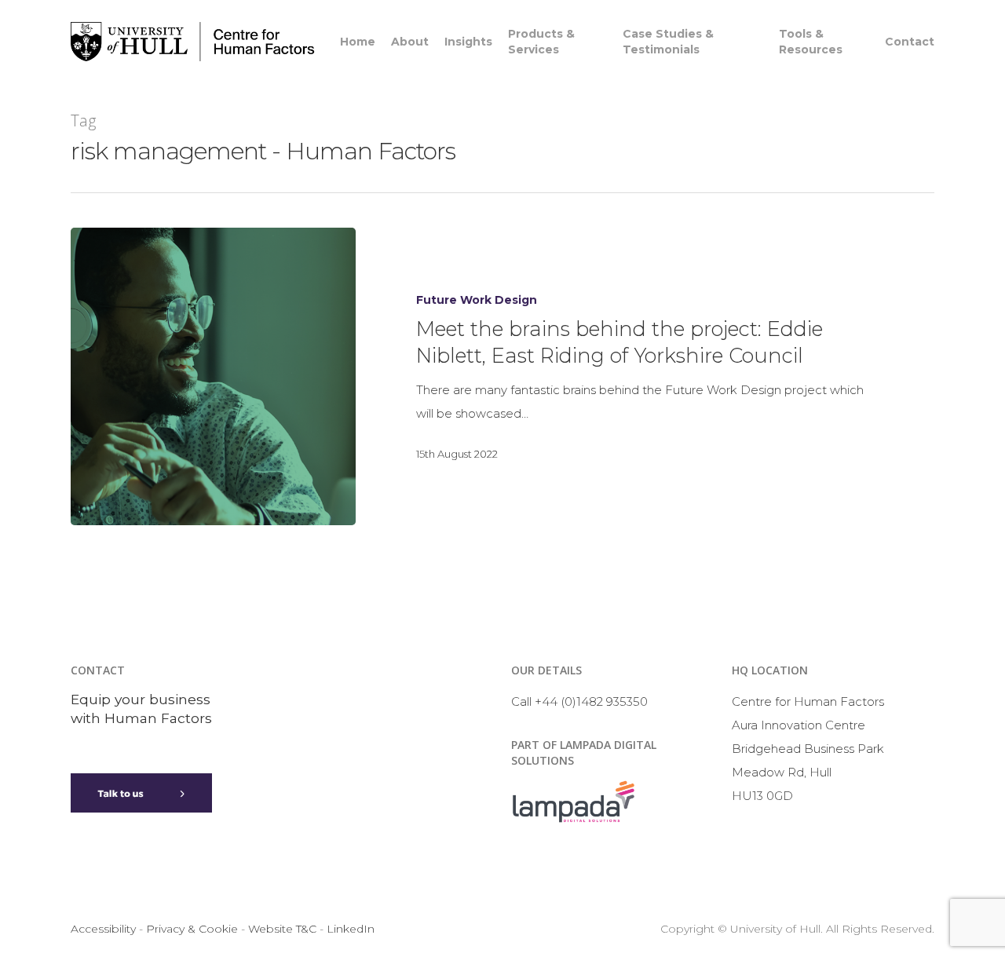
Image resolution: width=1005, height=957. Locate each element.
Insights (468, 42)
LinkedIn (351, 929)
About (410, 42)
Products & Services (541, 42)
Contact (909, 42)
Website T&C (282, 929)
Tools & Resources (810, 42)
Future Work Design (476, 300)
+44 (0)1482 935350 (591, 701)
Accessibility (103, 929)
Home (357, 42)
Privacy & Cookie (192, 929)
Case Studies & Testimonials (668, 42)
